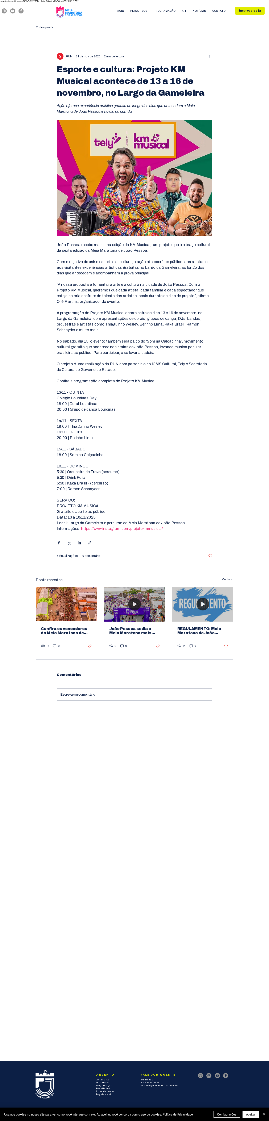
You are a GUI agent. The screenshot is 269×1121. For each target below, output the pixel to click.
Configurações (226, 1114)
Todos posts (45, 27)
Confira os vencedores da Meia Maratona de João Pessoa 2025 (64, 631)
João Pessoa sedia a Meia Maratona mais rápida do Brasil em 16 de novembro (131, 631)
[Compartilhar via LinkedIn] (79, 543)
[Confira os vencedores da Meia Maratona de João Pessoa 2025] (66, 604)
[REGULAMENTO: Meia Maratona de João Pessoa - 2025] (202, 604)
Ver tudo (227, 579)
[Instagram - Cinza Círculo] (4, 10)
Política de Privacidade (178, 1114)
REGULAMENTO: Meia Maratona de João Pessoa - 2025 (199, 631)
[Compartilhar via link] (90, 543)
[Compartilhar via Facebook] (59, 543)
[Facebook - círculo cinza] (21, 10)
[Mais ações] (209, 56)
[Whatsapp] (200, 1075)
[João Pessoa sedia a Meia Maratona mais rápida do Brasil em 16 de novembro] (134, 604)
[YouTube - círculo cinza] (12, 10)
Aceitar (250, 1114)
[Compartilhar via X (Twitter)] (69, 543)
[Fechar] (263, 1114)
